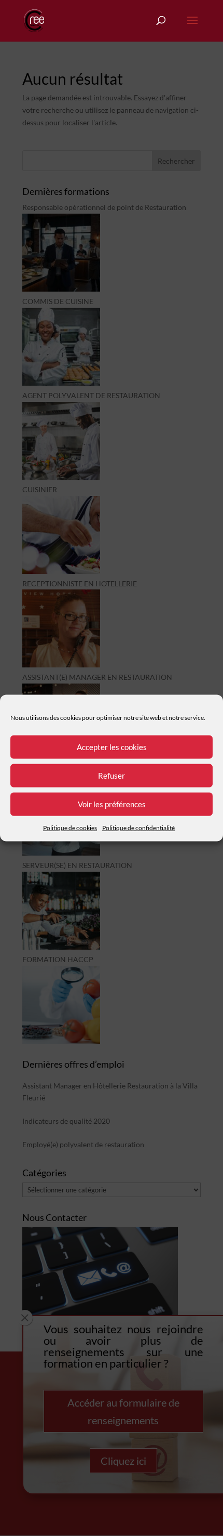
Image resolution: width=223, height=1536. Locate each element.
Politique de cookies (70, 827)
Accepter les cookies (112, 747)
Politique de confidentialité (138, 827)
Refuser (111, 775)
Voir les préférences (112, 804)
